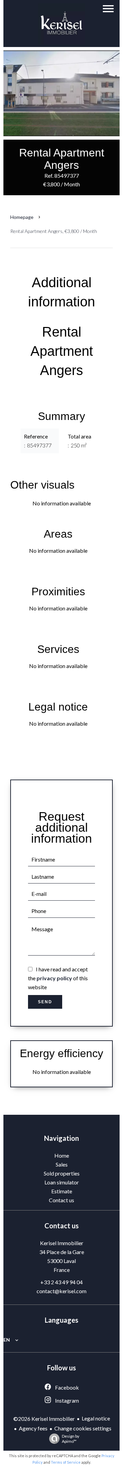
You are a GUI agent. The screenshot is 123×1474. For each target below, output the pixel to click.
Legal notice (96, 1418)
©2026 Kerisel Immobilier (44, 1418)
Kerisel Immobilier (61, 1243)
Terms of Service (66, 1462)
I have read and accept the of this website (58, 978)
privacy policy (54, 978)
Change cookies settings (82, 1428)
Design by (70, 1439)
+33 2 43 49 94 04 (61, 1282)
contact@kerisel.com (61, 1291)
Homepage (21, 217)
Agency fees (33, 1428)
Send (45, 1001)
